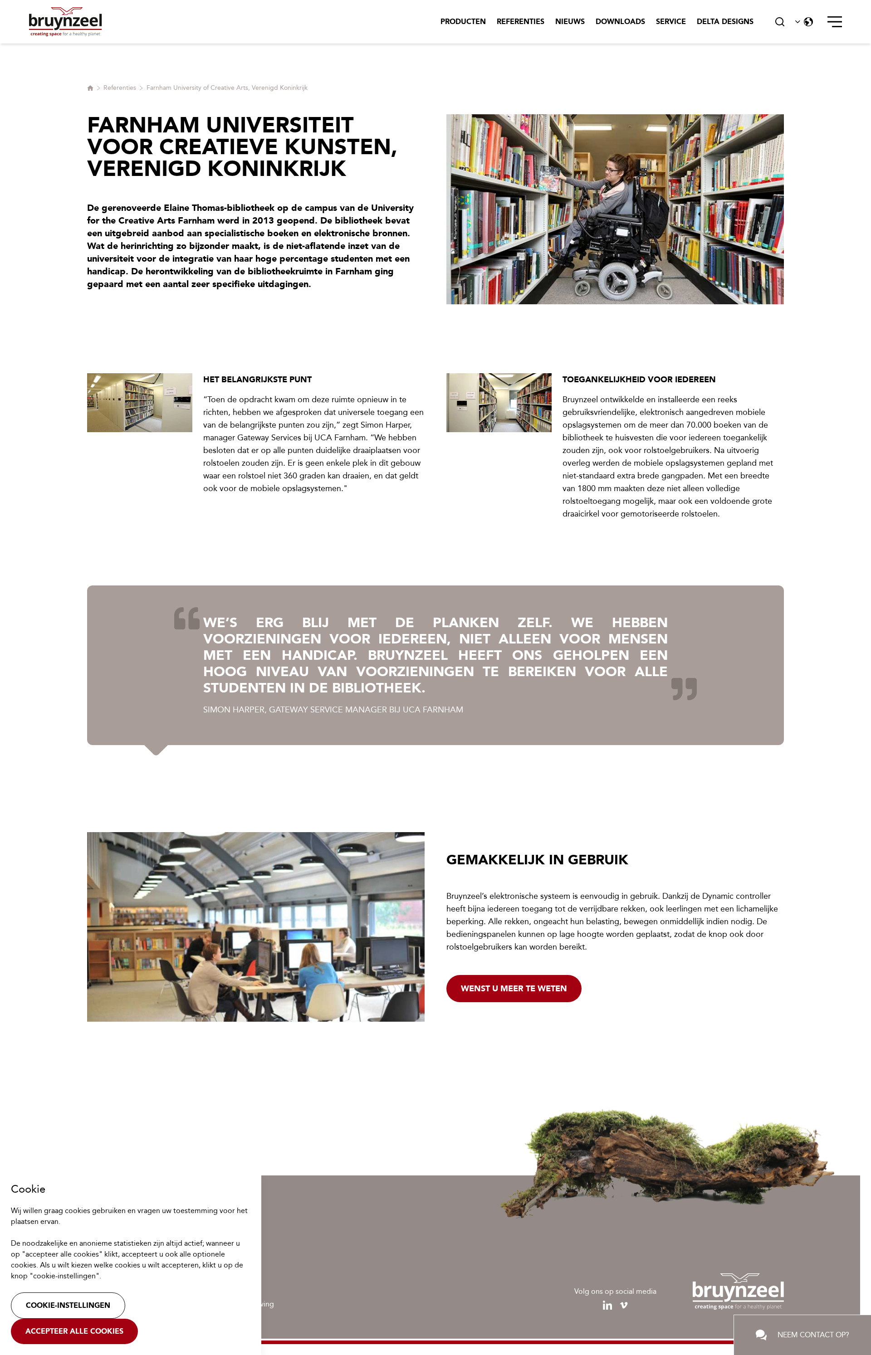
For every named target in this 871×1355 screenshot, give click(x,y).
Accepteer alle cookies (74, 1331)
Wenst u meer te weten (514, 989)
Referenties (520, 21)
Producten (463, 21)
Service (671, 21)
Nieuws (570, 21)
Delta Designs (725, 21)
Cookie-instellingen (68, 1305)
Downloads (620, 21)
